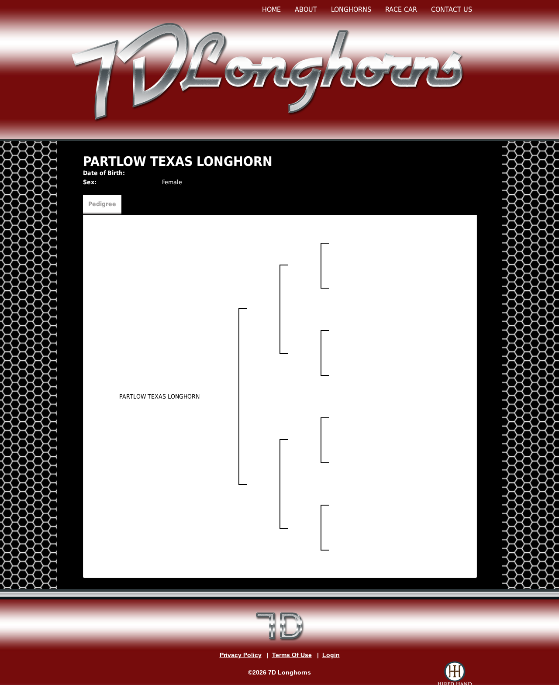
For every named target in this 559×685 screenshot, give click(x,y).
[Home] (269, 71)
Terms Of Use (292, 654)
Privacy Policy (241, 654)
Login (331, 654)
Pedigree (102, 203)
